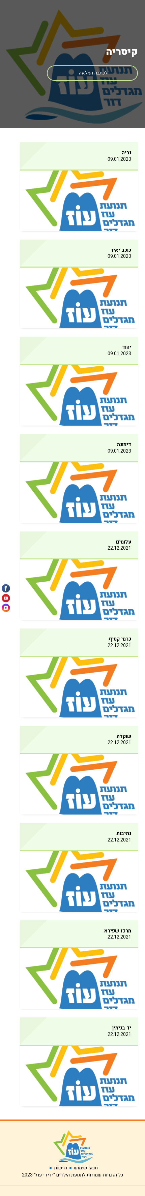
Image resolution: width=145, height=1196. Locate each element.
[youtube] (6, 598)
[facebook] (6, 588)
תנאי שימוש (86, 1167)
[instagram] (6, 608)
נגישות (60, 1167)
